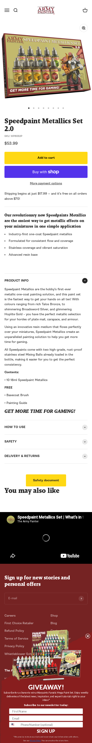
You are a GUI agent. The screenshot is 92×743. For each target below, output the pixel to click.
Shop (54, 615)
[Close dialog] (87, 636)
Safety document (46, 480)
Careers (10, 615)
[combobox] (14, 724)
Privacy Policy (35, 740)
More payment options (46, 183)
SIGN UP (46, 731)
